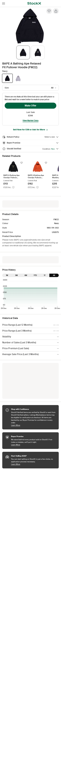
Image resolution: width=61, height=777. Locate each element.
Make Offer (30, 105)
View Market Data (30, 120)
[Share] (56, 11)
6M (26, 275)
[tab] (23, 52)
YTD (35, 275)
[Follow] (21, 163)
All (54, 275)
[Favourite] (49, 11)
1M (7, 275)
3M (16, 275)
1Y (44, 275)
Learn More (33, 425)
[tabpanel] (30, 26)
